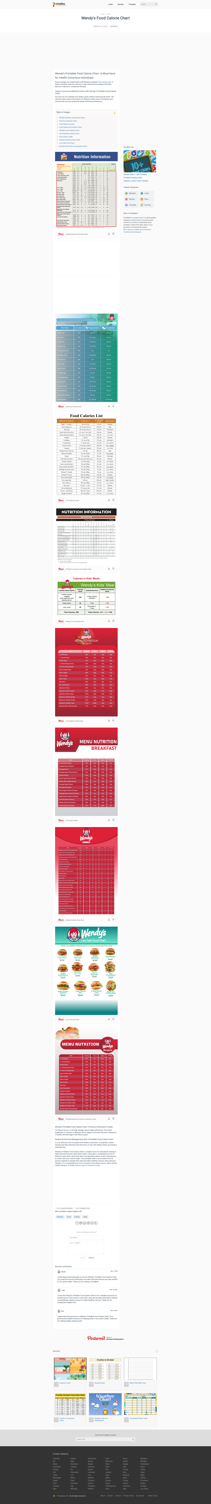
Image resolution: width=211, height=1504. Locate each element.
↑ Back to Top (151, 1496)
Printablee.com (61, 1496)
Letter (110, 4)
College (73, 1467)
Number (121, 4)
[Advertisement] (105, 50)
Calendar (56, 1458)
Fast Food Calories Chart (68, 121)
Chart (85, 1217)
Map (124, 1489)
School (90, 1483)
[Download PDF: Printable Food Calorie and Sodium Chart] (109, 568)
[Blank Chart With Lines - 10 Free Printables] (140, 1358)
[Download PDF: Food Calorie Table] (109, 820)
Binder (125, 1461)
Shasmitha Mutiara (67, 1208)
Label (142, 1472)
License (118, 1496)
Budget (125, 1464)
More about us (129, 230)
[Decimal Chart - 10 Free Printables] (105, 1358)
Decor (142, 1467)
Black (55, 1464)
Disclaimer (140, 1496)
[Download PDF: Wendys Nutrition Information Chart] (109, 233)
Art (54, 1461)
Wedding (73, 1489)
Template (132, 4)
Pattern (73, 1458)
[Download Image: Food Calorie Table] (113, 820)
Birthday (143, 1461)
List (71, 1475)
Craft (107, 1467)
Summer (56, 1486)
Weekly (91, 1489)
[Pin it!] (61, 234)
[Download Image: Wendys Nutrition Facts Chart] (113, 919)
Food (69, 1217)
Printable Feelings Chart (133, 178)
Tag (71, 1486)
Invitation (91, 1472)
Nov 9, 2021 (114, 1310)
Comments (113, 26)
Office (107, 1478)
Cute (124, 1467)
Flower (125, 1469)
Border (90, 1464)
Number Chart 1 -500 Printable (135, 174)
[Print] (85, 1225)
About (103, 1496)
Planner (108, 1480)
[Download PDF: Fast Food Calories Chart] (109, 406)
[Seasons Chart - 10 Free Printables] (70, 1358)
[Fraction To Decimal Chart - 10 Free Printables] (70, 1393)
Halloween (74, 1472)
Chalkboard (144, 1464)
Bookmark (74, 1464)
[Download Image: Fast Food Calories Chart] (113, 406)
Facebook (127, 232)
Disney (55, 1469)
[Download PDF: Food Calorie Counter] (109, 500)
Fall (106, 1469)
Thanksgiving (110, 1486)
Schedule (74, 1483)
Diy (71, 1469)
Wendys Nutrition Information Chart (72, 118)
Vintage (143, 1486)
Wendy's (60, 1217)
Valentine (126, 1486)
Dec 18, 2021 (114, 1289)
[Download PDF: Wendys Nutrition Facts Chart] (109, 919)
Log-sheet (144, 1489)
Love (107, 1475)
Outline (143, 1478)
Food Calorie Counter (67, 124)
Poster (125, 1480)
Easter (90, 1469)
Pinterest (147, 230)
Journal (108, 1472)
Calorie (77, 1217)
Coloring (91, 1467)
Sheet (107, 1483)
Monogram (57, 1478)
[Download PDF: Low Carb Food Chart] (109, 1019)
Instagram (137, 232)
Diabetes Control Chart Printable (136, 181)
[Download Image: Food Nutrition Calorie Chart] (113, 720)
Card (107, 1458)
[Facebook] (77, 1225)
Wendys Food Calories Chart (69, 130)
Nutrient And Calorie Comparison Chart (73, 146)
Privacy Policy (128, 1496)
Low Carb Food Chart (66, 143)
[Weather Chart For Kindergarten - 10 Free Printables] (105, 1393)
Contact (110, 1496)
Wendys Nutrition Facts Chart (69, 140)
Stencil (125, 1483)
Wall (54, 1489)
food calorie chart (104, 82)
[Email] (81, 1225)
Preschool (144, 1480)
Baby (72, 1461)
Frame (142, 1469)
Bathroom (109, 1461)
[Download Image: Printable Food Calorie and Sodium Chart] (113, 568)
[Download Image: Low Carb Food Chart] (113, 1019)
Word (107, 1464)
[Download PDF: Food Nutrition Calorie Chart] (109, 720)
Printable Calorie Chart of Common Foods (84, 1165)
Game (125, 1458)
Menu (142, 1475)
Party (72, 1480)
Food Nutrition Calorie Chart (69, 134)
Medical (126, 1475)
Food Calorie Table (66, 137)
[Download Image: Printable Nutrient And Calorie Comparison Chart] (113, 1118)
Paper (55, 1480)
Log (89, 1475)
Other (125, 1478)
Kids (124, 1472)
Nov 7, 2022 (114, 1271)
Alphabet (143, 1458)
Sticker (143, 1483)
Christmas (57, 1467)
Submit (91, 1258)
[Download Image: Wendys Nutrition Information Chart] (113, 233)
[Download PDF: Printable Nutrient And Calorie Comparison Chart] (109, 1118)
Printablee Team (85, 1208)
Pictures (91, 1480)
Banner (90, 1461)
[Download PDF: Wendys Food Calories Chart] (109, 621)
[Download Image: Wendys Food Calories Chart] (113, 621)
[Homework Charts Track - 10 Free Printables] (140, 1393)
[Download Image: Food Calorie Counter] (113, 500)
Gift (54, 1472)
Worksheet (92, 1458)
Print (55, 1483)
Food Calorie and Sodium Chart (70, 127)
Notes (72, 1478)
